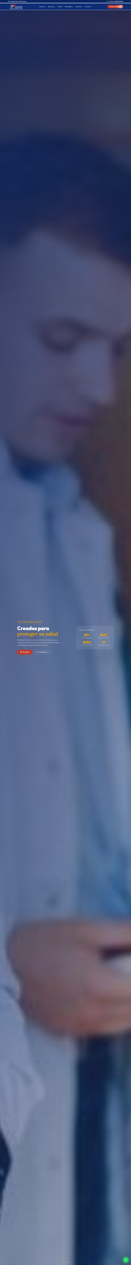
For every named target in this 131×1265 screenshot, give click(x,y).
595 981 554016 (119, 1)
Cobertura (78, 6)
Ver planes (25, 652)
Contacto (88, 6)
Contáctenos (43, 652)
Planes (60, 6)
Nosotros (42, 6)
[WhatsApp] (126, 1260)
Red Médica (69, 6)
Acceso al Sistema (115, 6)
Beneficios (51, 6)
